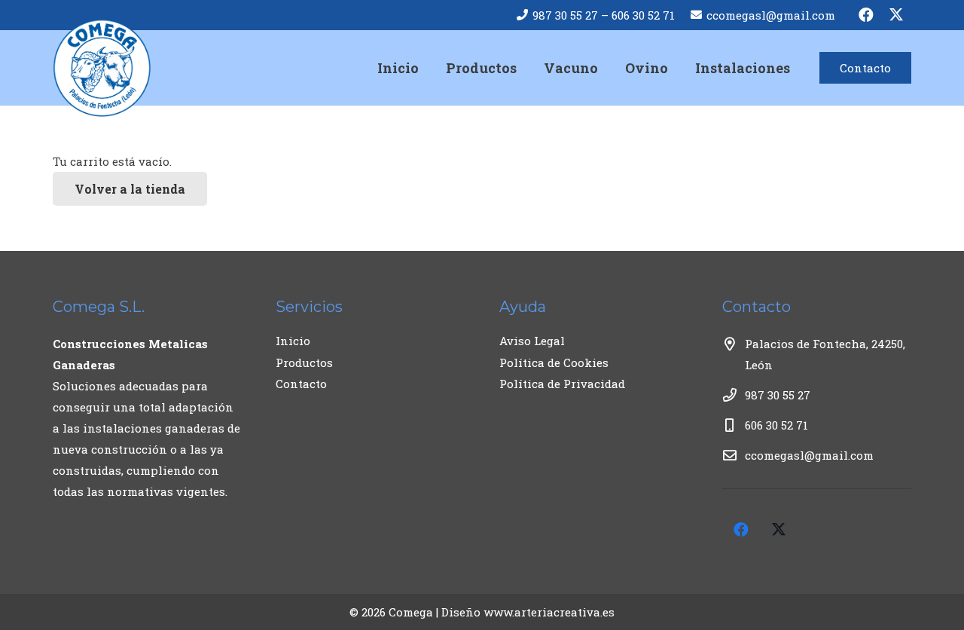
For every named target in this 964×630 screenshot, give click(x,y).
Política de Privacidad (562, 383)
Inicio (293, 340)
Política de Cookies (554, 362)
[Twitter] (896, 15)
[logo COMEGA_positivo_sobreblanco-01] (102, 68)
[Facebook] (866, 15)
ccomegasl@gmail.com (809, 455)
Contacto (301, 383)
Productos (304, 362)
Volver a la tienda (130, 189)
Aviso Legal (532, 340)
